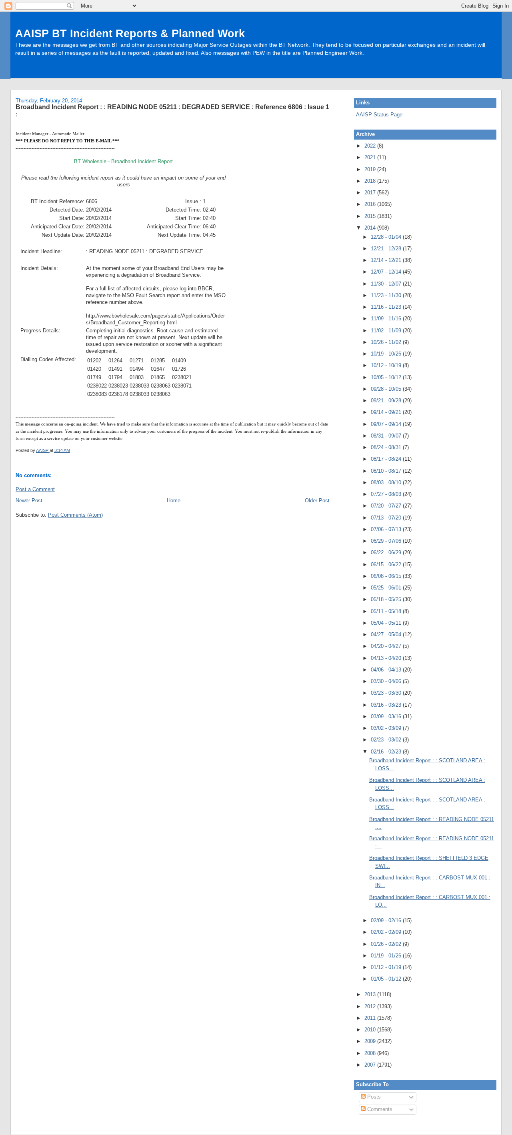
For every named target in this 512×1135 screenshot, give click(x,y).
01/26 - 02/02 (387, 944)
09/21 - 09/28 (387, 401)
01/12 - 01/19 (387, 967)
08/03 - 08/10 (387, 483)
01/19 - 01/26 (387, 956)
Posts (373, 1097)
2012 (370, 1006)
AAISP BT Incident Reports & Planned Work (130, 33)
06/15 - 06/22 (387, 565)
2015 (370, 216)
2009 (370, 1041)
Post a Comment (35, 489)
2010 (370, 1030)
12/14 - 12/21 (387, 260)
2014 (370, 228)
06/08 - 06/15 (387, 576)
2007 (370, 1065)
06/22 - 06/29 (387, 553)
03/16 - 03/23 (387, 705)
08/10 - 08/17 (387, 471)
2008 (370, 1053)
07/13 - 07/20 (387, 518)
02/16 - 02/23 (387, 752)
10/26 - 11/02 (387, 342)
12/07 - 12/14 (387, 272)
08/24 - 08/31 (387, 447)
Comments (379, 1109)
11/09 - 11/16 (387, 319)
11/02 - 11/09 (387, 331)
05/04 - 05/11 (387, 623)
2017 (370, 193)
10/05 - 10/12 (387, 377)
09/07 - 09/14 (387, 424)
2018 (370, 181)
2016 (370, 204)
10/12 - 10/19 (387, 365)
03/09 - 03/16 (387, 716)
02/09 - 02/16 (387, 920)
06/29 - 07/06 (387, 541)
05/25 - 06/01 (387, 588)
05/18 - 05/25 (387, 599)
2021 (370, 157)
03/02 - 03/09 (387, 728)
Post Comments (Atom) (75, 515)
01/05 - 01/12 (387, 979)
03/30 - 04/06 (387, 681)
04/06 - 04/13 (387, 670)
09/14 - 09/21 (387, 412)
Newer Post (29, 501)
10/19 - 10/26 (387, 354)
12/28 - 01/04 (387, 237)
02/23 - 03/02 (387, 740)
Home (173, 501)
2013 (370, 994)
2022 (370, 146)
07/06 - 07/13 (387, 529)
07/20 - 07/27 (387, 506)
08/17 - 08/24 (387, 459)
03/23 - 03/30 (387, 693)
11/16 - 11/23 (387, 307)
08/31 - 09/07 (387, 436)
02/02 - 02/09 (387, 932)
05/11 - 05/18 (387, 611)
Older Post (317, 501)
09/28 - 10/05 (387, 389)
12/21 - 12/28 (387, 249)
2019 (370, 169)
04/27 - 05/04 (387, 634)
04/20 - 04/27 (387, 646)
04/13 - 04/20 (387, 658)
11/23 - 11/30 (387, 295)
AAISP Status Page (379, 115)
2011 (370, 1018)
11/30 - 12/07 (387, 284)
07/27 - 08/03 (387, 494)
